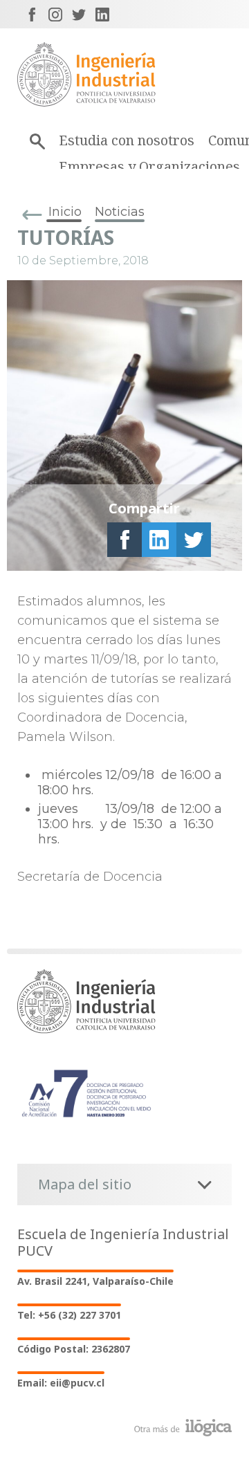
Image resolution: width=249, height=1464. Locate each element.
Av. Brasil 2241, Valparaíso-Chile (95, 1281)
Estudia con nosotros (126, 140)
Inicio (65, 211)
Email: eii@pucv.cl (60, 1382)
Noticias (120, 211)
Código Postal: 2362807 (73, 1348)
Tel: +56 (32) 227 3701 (69, 1314)
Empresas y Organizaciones (149, 166)
